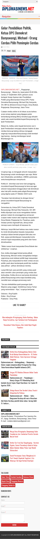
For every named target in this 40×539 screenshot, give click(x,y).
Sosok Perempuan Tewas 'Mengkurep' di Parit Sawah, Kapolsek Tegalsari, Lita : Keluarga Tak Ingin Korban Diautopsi (23, 458)
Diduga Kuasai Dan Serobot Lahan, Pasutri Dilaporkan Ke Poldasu (23, 391)
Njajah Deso (5, 481)
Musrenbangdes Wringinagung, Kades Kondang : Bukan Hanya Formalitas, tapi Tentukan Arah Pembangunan (20, 318)
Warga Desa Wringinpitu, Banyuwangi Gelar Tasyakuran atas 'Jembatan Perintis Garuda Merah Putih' (24, 434)
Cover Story (6, 47)
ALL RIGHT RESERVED (32, 535)
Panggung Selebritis (8, 485)
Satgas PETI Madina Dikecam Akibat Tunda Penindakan (24, 373)
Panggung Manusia (17, 481)
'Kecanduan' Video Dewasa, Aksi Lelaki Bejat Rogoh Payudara (20, 326)
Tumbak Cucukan (16, 477)
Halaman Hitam (28, 477)
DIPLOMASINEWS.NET (19, 83)
